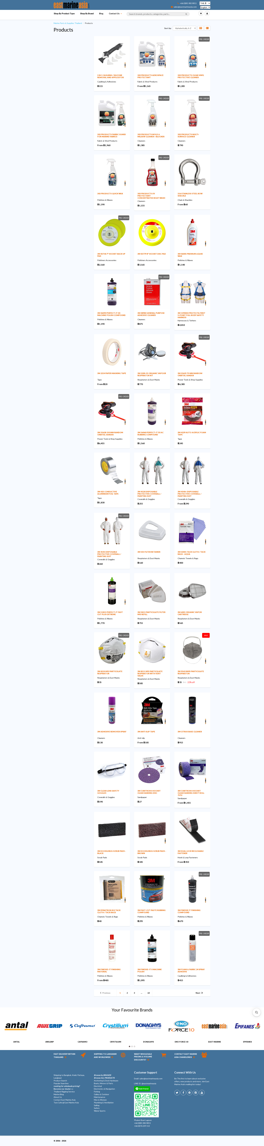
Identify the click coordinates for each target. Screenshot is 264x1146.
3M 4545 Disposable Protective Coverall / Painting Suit (109, 554)
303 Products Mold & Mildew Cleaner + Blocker (151, 135)
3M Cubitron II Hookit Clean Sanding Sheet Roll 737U (191, 793)
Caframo (82, 1042)
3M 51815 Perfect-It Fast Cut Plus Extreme (110, 613)
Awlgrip (49, 1042)
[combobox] (158, 14)
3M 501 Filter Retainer (149, 552)
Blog (101, 13)
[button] (257, 1012)
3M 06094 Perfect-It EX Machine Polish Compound (111, 314)
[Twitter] (177, 1092)
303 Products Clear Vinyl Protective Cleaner (191, 76)
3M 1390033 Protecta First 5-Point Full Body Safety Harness (191, 315)
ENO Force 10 (181, 1042)
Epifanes (247, 1042)
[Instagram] (195, 1092)
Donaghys (148, 1042)
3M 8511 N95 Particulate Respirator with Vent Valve (150, 673)
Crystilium (115, 1042)
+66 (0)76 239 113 (142, 1126)
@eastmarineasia (149, 1083)
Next (198, 993)
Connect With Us (185, 1072)
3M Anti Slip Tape (146, 732)
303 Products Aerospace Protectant (150, 76)
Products (63, 30)
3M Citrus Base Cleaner (190, 732)
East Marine (214, 1042)
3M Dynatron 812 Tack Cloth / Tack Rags (108, 911)
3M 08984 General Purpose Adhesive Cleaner (151, 314)
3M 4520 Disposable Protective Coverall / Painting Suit (149, 494)
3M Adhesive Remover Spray (111, 732)
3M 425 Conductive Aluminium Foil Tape (108, 493)
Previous (106, 993)
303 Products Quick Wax (110, 193)
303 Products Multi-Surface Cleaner (188, 135)
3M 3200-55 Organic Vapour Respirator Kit (152, 374)
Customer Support (145, 1072)
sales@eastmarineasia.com (185, 7)
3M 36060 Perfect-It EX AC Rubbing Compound (150, 433)
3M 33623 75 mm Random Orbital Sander (190, 374)
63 (149, 993)
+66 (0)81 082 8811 (188, 3)
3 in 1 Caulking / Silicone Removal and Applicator (110, 76)
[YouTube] (202, 1092)
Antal (16, 1042)
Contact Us (114, 13)
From (144, 86)
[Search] (186, 14)
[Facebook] (183, 1092)
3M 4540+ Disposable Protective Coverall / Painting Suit (189, 494)
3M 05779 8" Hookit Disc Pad (152, 254)
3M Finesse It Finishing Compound (189, 911)
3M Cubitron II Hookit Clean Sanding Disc (149, 792)
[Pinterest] (189, 1092)
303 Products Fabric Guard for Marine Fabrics (111, 135)
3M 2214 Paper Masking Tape (111, 373)
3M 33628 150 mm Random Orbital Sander (110, 433)
